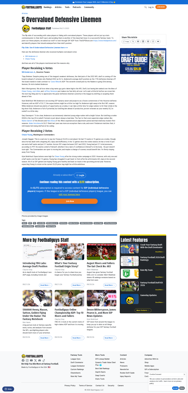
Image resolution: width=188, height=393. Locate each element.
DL (34, 223)
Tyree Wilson (55, 82)
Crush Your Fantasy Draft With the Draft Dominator (151, 246)
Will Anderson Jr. (31, 56)
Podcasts (77, 7)
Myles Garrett (27, 121)
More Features (142, 310)
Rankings (48, 7)
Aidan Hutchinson (35, 123)
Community (89, 7)
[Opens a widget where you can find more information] (8, 389)
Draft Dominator (77, 362)
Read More (44, 285)
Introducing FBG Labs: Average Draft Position (35, 265)
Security (111, 386)
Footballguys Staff (41, 28)
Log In (151, 7)
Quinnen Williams (28, 226)
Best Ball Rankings (102, 368)
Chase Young (30, 59)
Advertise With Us (151, 359)
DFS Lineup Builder (102, 359)
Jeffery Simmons (50, 91)
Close (182, 388)
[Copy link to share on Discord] (158, 42)
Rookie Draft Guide (127, 373)
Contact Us (100, 386)
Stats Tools (99, 379)
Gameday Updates (148, 295)
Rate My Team (146, 270)
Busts (24, 223)
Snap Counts (100, 375)
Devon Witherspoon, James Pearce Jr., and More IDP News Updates (101, 312)
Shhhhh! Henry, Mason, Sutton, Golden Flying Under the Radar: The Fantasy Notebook (35, 314)
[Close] (184, 374)
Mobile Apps (149, 366)
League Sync (76, 359)
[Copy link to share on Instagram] (153, 42)
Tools (67, 7)
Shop (147, 362)
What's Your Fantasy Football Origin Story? (66, 265)
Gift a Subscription (152, 369)
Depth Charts (100, 372)
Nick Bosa (51, 121)
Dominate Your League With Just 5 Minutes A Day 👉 (95, 2)
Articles (58, 7)
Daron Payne (98, 223)
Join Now (161, 7)
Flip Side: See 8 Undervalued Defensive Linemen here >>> (45, 48)
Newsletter (124, 369)
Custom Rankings (77, 369)
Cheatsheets (76, 373)
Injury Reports (125, 376)
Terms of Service (85, 386)
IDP (30, 223)
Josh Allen (36, 91)
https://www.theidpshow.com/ (105, 41)
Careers (121, 386)
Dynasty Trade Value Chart (105, 363)
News (122, 362)
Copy (127, 41)
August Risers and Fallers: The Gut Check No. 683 (101, 265)
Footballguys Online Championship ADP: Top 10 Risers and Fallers (69, 312)
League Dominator (78, 366)
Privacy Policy (70, 386)
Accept (175, 388)
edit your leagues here (69, 194)
